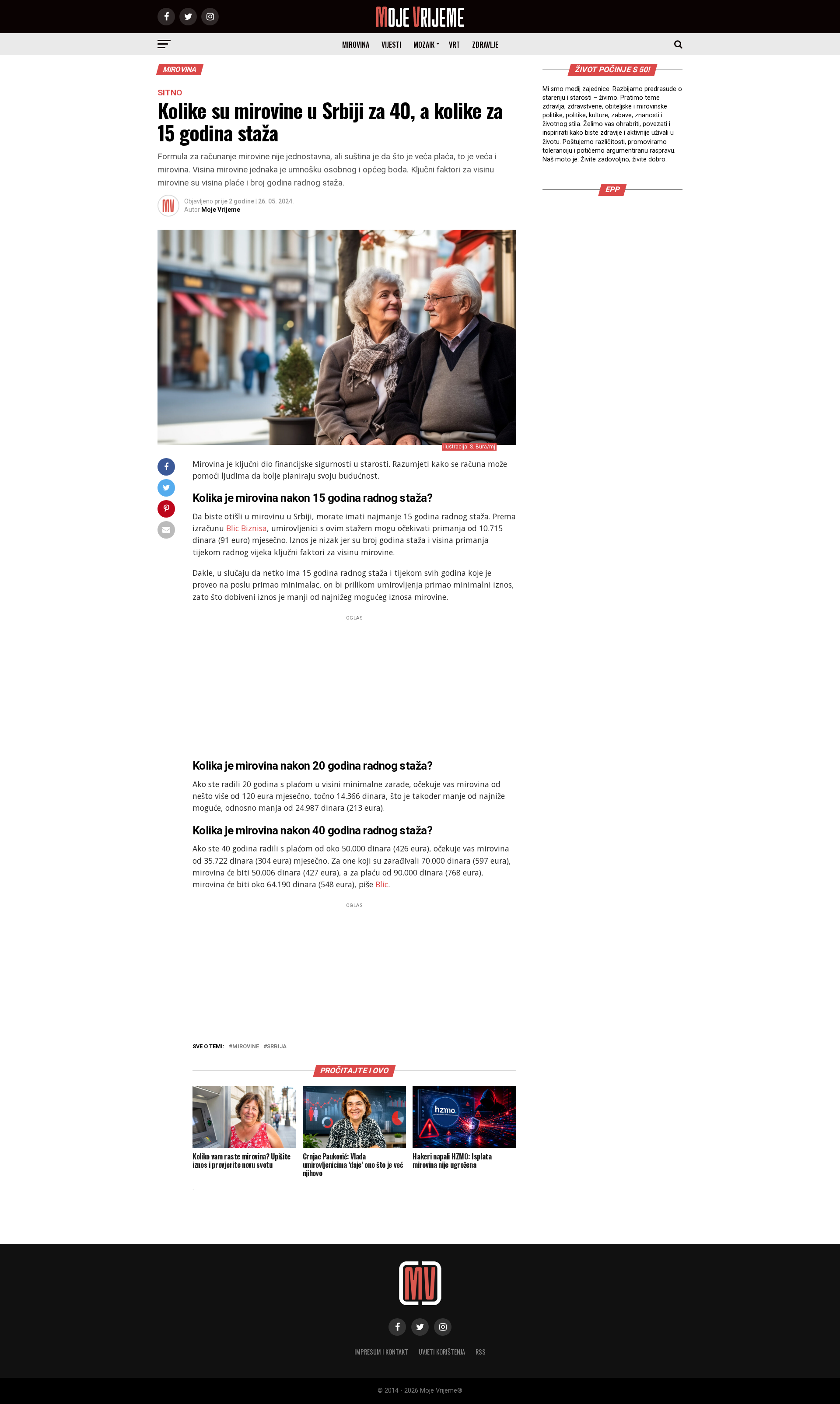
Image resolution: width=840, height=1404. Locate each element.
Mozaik (423, 44)
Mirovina (355, 44)
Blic (381, 884)
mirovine (245, 1047)
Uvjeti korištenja (442, 1351)
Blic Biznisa (246, 528)
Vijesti (391, 44)
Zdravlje (485, 44)
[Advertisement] (354, 684)
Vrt (454, 44)
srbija (277, 1047)
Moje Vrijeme (220, 209)
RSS (481, 1351)
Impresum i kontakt (381, 1351)
